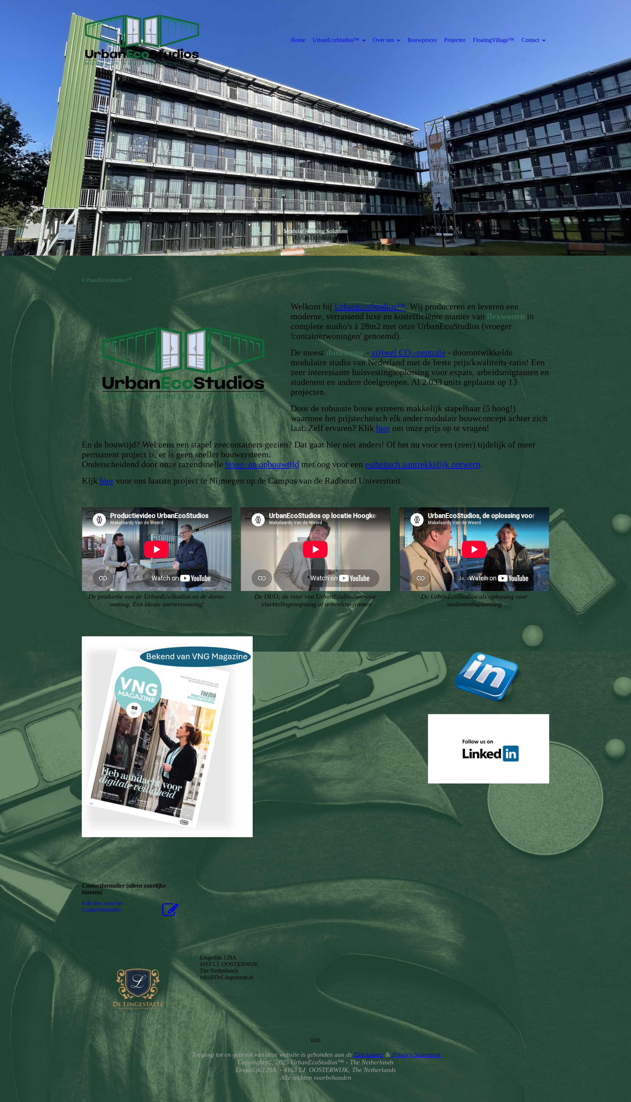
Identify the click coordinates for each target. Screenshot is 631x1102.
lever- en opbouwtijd (262, 464)
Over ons (383, 40)
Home (298, 40)
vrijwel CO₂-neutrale (408, 352)
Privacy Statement (416, 1054)
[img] (142, 40)
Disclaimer (368, 1054)
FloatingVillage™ (493, 40)
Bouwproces (422, 40)
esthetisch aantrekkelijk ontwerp (422, 464)
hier (383, 428)
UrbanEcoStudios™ (336, 40)
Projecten (455, 40)
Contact (530, 40)
